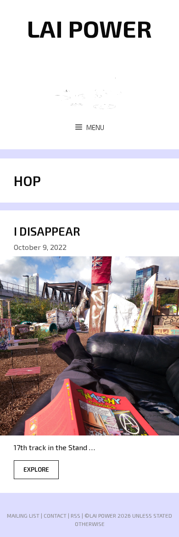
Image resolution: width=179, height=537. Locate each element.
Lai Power (89, 28)
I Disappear (47, 231)
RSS (75, 515)
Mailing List (23, 515)
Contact (55, 515)
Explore (36, 469)
